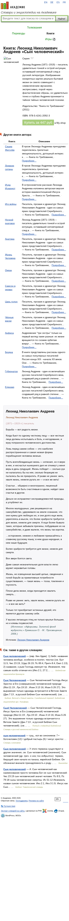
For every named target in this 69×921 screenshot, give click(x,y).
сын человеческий (14, 735)
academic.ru (13, 5)
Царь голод (11, 301)
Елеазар (9, 387)
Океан (8, 270)
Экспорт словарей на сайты (13, 811)
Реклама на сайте (36, 801)
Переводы (18, 33)
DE (51, 2)
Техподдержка (22, 801)
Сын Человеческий (14, 680)
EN (45, 2)
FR (64, 2)
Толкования (34, 27)
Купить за (38, 122)
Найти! (61, 18)
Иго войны (10, 204)
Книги (50, 33)
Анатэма (9, 239)
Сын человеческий (14, 656)
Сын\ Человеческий (15, 708)
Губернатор (11, 371)
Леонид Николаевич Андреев (33, 639)
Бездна (9, 352)
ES (58, 2)
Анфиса (9, 333)
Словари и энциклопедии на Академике (28, 12)
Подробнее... (29, 160)
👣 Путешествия (8, 806)
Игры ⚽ (50, 39)
